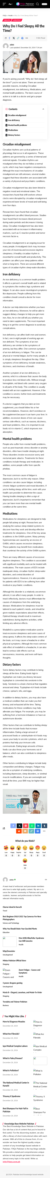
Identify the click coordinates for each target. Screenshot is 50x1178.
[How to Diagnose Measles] (40, 1024)
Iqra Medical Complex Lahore (15, 1046)
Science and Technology (11, 923)
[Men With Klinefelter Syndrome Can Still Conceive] (10, 942)
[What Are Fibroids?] (40, 1036)
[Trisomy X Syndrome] (40, 1099)
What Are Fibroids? (11, 1034)
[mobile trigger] (5, 4)
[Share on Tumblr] (44, 825)
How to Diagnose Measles (14, 1021)
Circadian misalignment (17, 115)
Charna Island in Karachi (12, 907)
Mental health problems (17, 125)
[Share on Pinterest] (25, 825)
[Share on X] (14, 38)
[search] (37, 4)
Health (7, 20)
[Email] (25, 831)
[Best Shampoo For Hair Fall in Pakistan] (40, 1111)
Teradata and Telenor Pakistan (15, 1002)
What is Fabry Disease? (13, 1058)
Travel (5, 911)
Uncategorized (8, 955)
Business (6, 1005)
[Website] (46, 880)
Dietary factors (14, 135)
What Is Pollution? (11, 1070)
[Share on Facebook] (9, 38)
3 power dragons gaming (12, 983)
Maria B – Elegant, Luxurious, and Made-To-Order (22, 992)
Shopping (6, 964)
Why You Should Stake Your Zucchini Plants (20, 928)
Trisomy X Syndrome (11, 1096)
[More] (27, 38)
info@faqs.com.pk (11, 1162)
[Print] (22, 38)
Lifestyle (17, 20)
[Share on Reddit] (19, 831)
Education (6, 932)
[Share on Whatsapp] (32, 825)
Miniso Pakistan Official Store (14, 960)
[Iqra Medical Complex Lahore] (40, 1049)
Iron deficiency (14, 120)
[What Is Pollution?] (40, 1073)
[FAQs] (25, 4)
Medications (13, 130)
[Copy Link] (18, 38)
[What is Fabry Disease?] (40, 1061)
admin (12, 45)
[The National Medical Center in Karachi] (40, 1085)
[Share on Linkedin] (38, 825)
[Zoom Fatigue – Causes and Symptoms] (10, 973)
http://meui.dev (9, 951)
